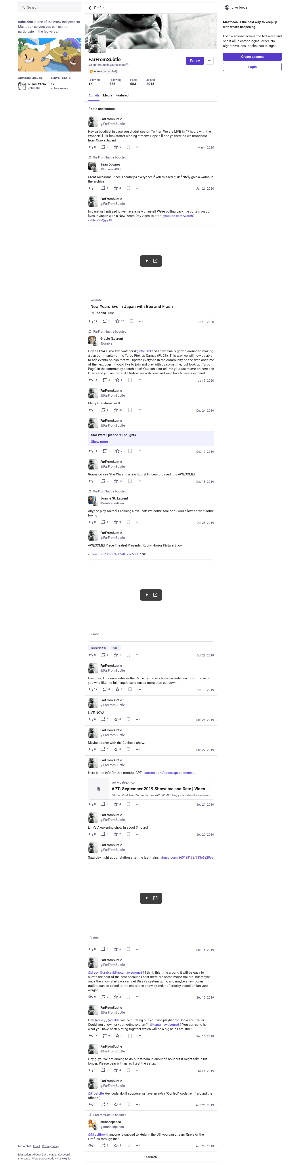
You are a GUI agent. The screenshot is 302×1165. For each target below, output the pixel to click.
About (36, 1146)
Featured (122, 95)
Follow (195, 61)
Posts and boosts (101, 109)
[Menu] (210, 61)
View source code (43, 1158)
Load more (151, 1157)
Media (107, 95)
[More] (137, 147)
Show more (99, 442)
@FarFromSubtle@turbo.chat (106, 64)
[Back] (89, 7)
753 (112, 84)
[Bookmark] (128, 147)
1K (90, 84)
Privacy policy (50, 1146)
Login (252, 67)
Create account (252, 57)
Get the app (49, 1154)
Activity (93, 95)
